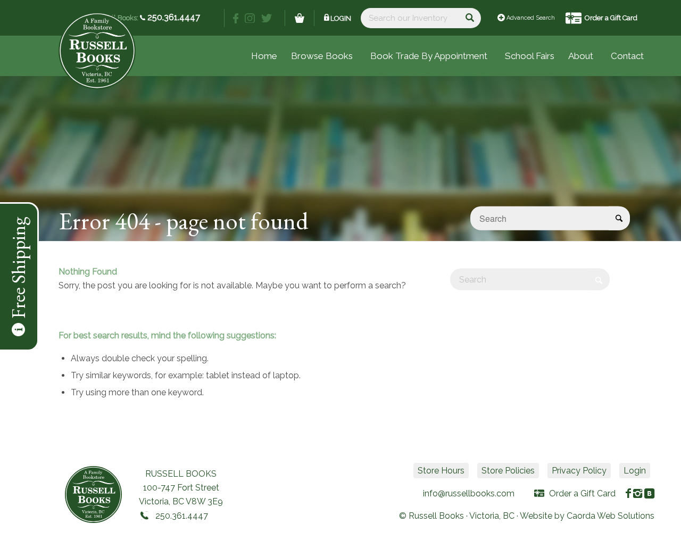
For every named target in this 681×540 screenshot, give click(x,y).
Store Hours (441, 471)
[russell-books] (97, 50)
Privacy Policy (579, 471)
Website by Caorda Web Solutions (587, 516)
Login (340, 18)
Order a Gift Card (611, 18)
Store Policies (508, 471)
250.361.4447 (172, 17)
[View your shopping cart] (299, 18)
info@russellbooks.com (468, 493)
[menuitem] (529, 56)
